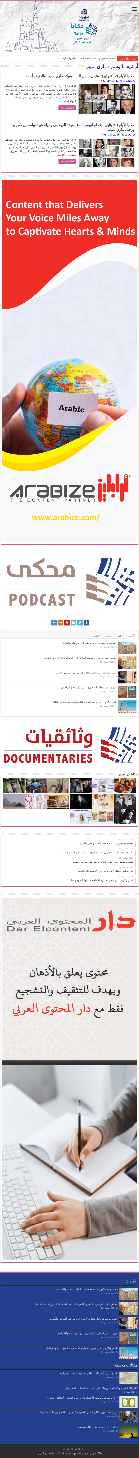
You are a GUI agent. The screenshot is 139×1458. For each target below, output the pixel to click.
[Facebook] (86, 622)
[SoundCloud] (60, 622)
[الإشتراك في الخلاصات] (2, 66)
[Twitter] (80, 622)
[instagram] (54, 622)
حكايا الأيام (111, 81)
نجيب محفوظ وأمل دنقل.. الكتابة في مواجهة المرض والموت (86, 672)
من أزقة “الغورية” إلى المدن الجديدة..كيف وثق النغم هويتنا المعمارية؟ (78, 1412)
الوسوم (108, 635)
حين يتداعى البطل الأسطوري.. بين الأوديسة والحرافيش (89, 687)
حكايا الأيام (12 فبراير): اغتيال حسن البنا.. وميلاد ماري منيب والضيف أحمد (80, 76)
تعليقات (96, 635)
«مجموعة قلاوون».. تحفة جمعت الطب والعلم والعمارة (89, 58)
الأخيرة (132, 635)
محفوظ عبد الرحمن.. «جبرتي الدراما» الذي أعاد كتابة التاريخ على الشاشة (80, 658)
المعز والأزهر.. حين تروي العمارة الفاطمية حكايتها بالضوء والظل (85, 702)
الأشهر (120, 635)
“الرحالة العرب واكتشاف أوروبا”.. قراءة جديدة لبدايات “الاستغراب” (101, 1388)
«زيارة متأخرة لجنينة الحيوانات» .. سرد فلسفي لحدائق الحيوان (82, 1397)
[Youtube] (67, 622)
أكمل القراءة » (67, 108)
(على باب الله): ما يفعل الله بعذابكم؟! (97, 1426)
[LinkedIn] (73, 622)
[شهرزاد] (69, 26)
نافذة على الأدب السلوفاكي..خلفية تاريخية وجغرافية (89, 1373)
